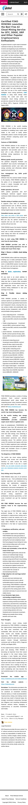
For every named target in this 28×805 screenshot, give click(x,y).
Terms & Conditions (20, 799)
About (7, 795)
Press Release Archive (16, 795)
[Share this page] (26, 14)
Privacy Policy (22, 802)
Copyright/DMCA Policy (9, 802)
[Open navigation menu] (2, 14)
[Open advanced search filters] (21, 14)
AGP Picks (4, 2)
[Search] (18, 14)
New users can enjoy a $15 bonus (12, 215)
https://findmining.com (14, 406)
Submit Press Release (8, 799)
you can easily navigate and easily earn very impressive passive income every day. (14, 468)
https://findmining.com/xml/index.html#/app (14, 678)
